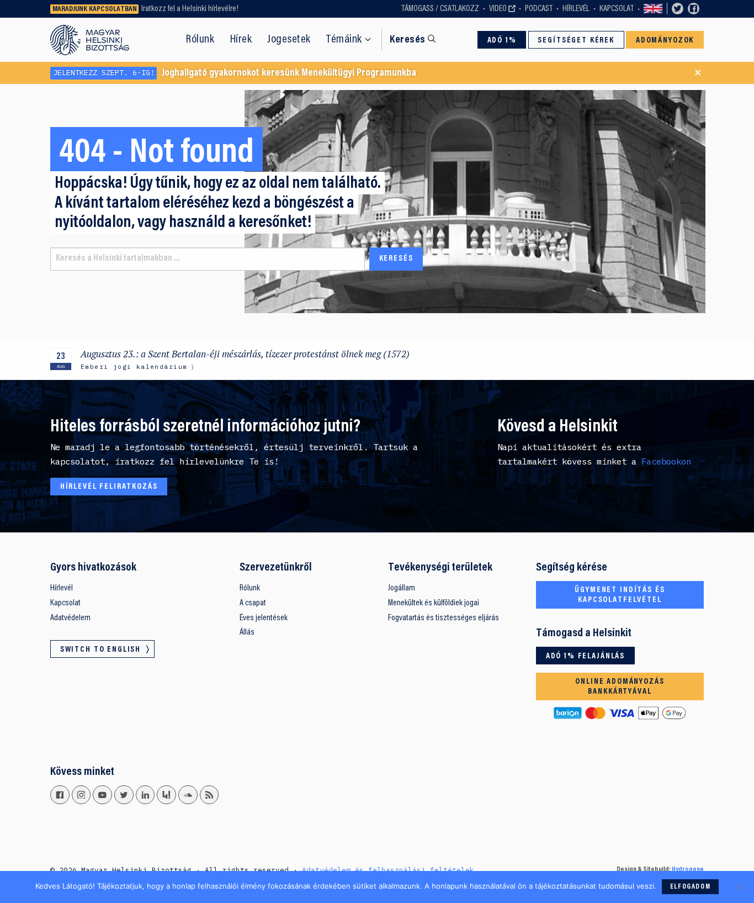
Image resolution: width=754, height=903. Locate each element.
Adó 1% (502, 40)
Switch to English (653, 9)
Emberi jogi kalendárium (134, 366)
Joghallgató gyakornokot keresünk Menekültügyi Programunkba (234, 72)
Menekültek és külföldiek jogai (433, 603)
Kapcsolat (616, 8)
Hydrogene (688, 870)
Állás (247, 632)
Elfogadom (690, 887)
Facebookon (666, 461)
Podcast (539, 8)
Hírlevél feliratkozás (109, 487)
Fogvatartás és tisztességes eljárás (443, 618)
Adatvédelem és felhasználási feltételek (388, 869)
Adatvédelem (70, 618)
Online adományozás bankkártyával (619, 687)
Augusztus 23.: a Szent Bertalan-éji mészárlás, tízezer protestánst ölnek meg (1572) (245, 353)
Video (498, 8)
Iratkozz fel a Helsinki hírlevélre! (189, 8)
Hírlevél (576, 8)
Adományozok (665, 40)
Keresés (407, 40)
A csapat (253, 603)
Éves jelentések (264, 618)
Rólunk (200, 40)
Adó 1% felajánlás (585, 656)
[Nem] (740, 887)
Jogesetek (289, 40)
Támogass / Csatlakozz (440, 8)
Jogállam (401, 588)
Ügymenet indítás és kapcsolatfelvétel (620, 595)
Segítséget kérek (576, 40)
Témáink (344, 40)
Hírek (241, 40)
